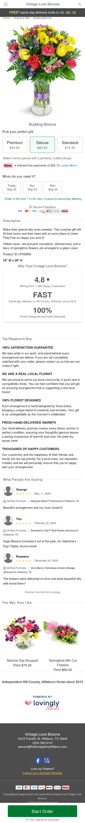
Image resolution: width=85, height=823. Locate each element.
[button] (76, 814)
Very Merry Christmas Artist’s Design (53, 568)
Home (6, 18)
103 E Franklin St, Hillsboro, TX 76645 (42, 738)
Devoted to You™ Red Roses (48, 530)
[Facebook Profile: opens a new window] (38, 760)
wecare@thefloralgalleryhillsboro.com (42, 746)
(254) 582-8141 (42, 743)
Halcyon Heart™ (40, 501)
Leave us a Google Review (42, 773)
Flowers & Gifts (22, 18)
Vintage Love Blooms (43, 4)
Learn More (69, 165)
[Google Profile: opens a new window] (47, 760)
